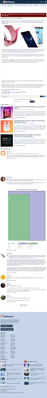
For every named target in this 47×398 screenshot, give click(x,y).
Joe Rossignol (19, 18)
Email (1, 336)
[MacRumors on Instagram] (25, 2)
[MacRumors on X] (29, 2)
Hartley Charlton (31, 137)
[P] (3, 279)
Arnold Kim (2, 334)
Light (21, 392)
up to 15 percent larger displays (29, 54)
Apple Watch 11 (12, 89)
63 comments (4, 96)
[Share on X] (41, 96)
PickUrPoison (9, 177)
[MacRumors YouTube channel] (33, 2)
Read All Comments (23, 305)
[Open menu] (1, 2)
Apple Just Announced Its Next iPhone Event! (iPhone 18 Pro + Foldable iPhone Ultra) (14, 374)
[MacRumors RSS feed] (37, 2)
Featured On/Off (3, 392)
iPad (9, 93)
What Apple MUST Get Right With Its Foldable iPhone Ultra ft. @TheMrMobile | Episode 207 (37, 369)
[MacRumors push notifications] (35, 2)
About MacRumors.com (7, 325)
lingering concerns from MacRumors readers (20, 51)
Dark (23, 392)
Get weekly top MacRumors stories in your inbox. (23, 99)
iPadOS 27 (36, 4)
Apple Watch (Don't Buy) (12, 92)
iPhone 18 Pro (16, 4)
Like (12, 158)
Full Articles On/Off (9, 392)
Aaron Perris (13, 355)
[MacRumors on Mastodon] (31, 2)
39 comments (23, 117)
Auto (19, 392)
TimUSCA (8, 151)
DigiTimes (13, 60)
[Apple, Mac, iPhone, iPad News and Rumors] (9, 3)
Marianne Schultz (13, 347)
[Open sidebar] (45, 2)
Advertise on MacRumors (7, 329)
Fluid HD (16, 392)
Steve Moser (3, 355)
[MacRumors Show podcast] (23, 2)
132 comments (23, 145)
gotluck (8, 295)
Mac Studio (10, 4)
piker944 (8, 275)
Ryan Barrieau (13, 351)
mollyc (8, 283)
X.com (4, 336)
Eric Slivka (12, 334)
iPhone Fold (24, 4)
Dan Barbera (3, 351)
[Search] (44, 2)
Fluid (14, 392)
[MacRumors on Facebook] (27, 2)
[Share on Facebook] (44, 96)
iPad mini (17, 89)
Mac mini (3, 4)
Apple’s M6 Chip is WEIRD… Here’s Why (14, 369)
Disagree (15, 158)
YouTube (4, 361)
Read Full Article (17, 117)
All (45, 4)
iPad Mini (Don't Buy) (21, 92)
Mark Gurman (6, 90)
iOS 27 (30, 4)
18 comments (23, 131)
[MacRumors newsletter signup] (39, 2)
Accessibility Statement (4, 390)
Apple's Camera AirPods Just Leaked (13, 383)
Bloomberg (4, 20)
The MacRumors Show (32, 361)
